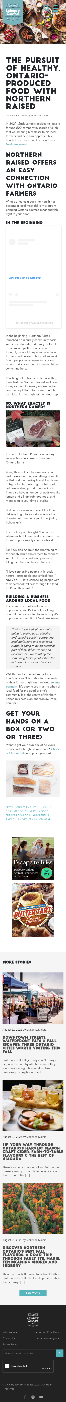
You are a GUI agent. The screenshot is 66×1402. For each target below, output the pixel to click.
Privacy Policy (10, 1344)
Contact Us (9, 1338)
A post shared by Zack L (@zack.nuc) (34, 322)
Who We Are (10, 1332)
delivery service (29, 807)
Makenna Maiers (36, 1029)
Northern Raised (16, 144)
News (9, 807)
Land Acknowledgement (48, 1338)
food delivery (26, 811)
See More (33, 1292)
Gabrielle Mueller (40, 115)
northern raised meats (36, 819)
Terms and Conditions (47, 1332)
